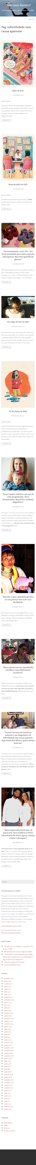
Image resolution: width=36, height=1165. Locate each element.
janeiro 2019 (8, 1045)
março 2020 (7, 1010)
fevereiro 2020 (8, 1013)
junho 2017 (7, 1096)
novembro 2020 (9, 1000)
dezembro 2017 (9, 1080)
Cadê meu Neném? (18, 5)
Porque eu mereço (9, 1131)
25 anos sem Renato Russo (12, 965)
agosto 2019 (8, 1027)
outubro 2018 (8, 1053)
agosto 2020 (8, 1002)
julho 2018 (7, 1061)
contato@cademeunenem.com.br (11, 926)
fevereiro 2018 (8, 1075)
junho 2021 (7, 989)
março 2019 (7, 1040)
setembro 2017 (8, 1088)
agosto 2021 (8, 986)
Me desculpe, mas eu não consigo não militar (18, 952)
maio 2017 (7, 1099)
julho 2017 (7, 1093)
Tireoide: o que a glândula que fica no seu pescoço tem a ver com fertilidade (18, 599)
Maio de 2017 (18, 91)
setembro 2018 (8, 1056)
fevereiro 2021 (8, 997)
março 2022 (7, 981)
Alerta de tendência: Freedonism (14, 962)
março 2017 (7, 1104)
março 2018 (7, 1072)
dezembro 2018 (9, 1048)
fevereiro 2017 (8, 1107)
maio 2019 (7, 1034)
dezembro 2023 (9, 978)
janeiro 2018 (8, 1077)
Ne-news (7, 1128)
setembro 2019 (8, 1024)
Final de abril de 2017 (18, 184)
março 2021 (7, 995)
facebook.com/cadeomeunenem (11, 933)
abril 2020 (7, 1008)
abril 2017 (7, 1101)
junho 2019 (7, 1032)
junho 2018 (7, 1064)
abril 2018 (7, 1069)
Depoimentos (8, 1123)
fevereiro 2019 (8, 1043)
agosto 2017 (8, 1091)
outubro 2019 (8, 1021)
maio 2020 (7, 1005)
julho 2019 (7, 1029)
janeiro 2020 (8, 1016)
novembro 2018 (9, 1051)
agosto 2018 (8, 1058)
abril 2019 (7, 1037)
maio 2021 (7, 992)
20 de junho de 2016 (18, 411)
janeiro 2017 (8, 1109)
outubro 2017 (8, 1085)
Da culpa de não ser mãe (18, 322)
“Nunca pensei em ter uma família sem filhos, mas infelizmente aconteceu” (18, 670)
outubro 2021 (8, 984)
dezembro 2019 (9, 1019)
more (11, 116)
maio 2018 (7, 1067)
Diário (6, 1125)
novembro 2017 (9, 1083)
